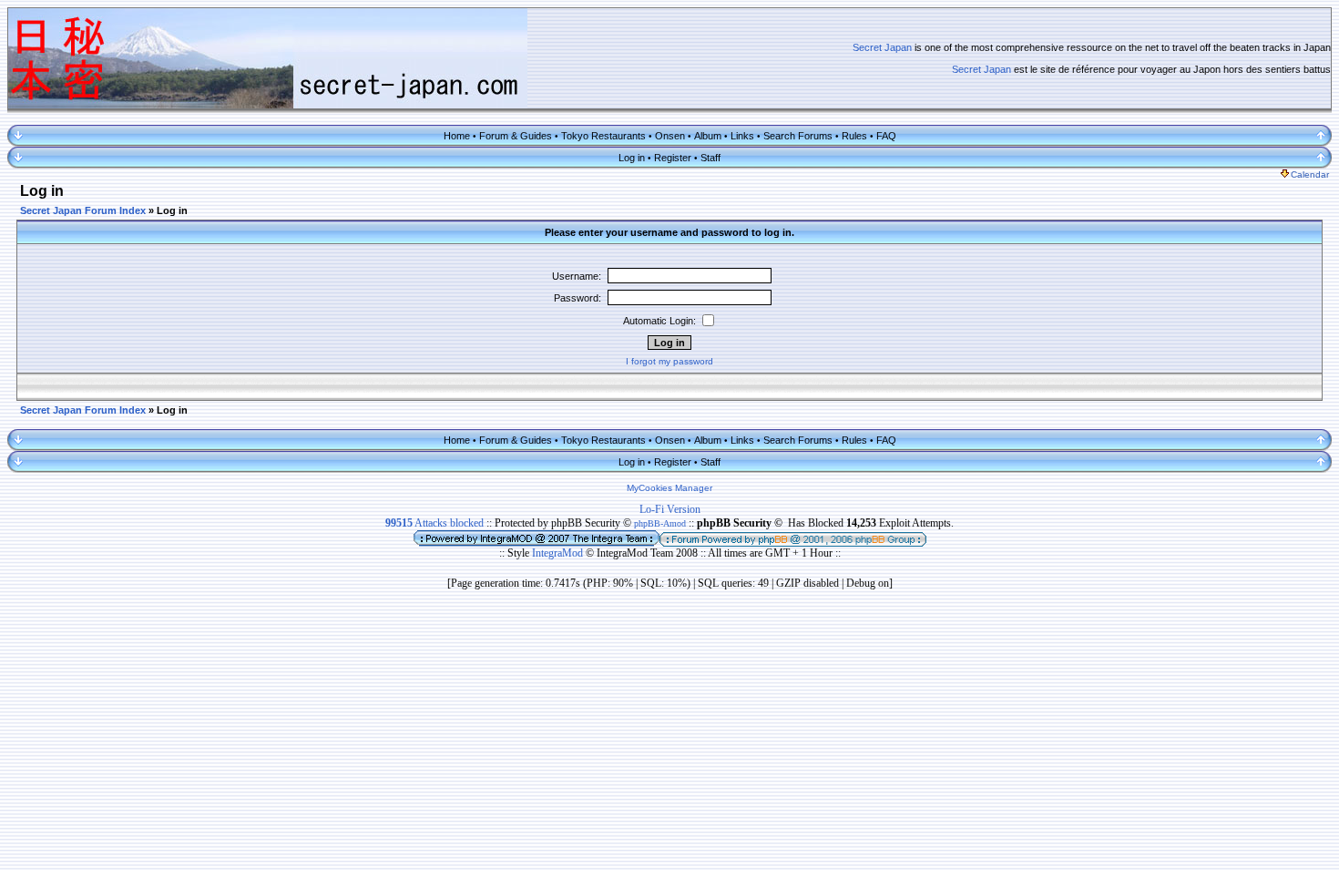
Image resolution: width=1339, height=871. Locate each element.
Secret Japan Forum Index (83, 210)
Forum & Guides (515, 135)
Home (457, 135)
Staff (710, 157)
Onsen (670, 135)
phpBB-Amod (660, 523)
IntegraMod (559, 553)
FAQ (886, 135)
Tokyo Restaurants (603, 135)
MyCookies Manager (669, 488)
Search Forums (798, 135)
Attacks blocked (434, 523)
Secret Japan (882, 47)
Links (742, 135)
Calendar (1310, 174)
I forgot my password (669, 361)
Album (707, 135)
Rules (854, 135)
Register (672, 157)
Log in (631, 157)
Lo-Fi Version (669, 509)
